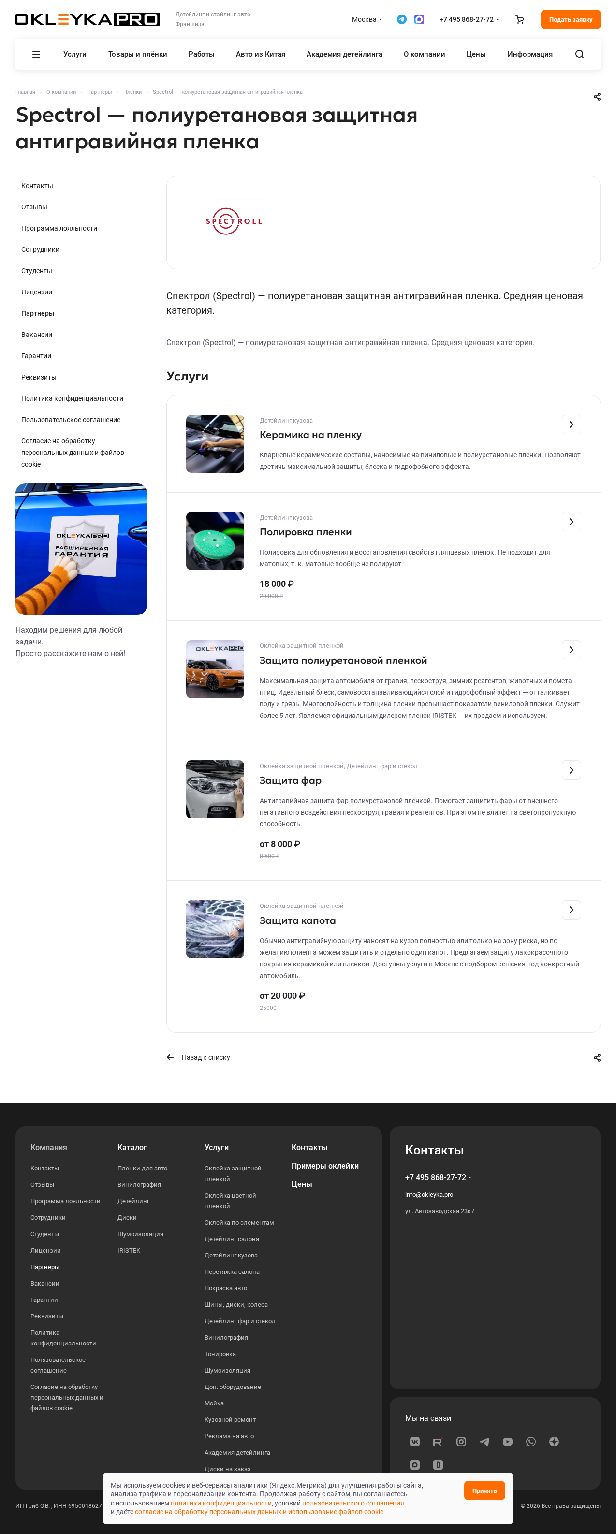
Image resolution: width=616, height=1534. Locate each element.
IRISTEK (128, 1250)
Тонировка (220, 1354)
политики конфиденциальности (221, 1503)
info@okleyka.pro (429, 1194)
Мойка (214, 1403)
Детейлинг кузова (231, 1255)
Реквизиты (39, 377)
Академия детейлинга (237, 1452)
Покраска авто (226, 1288)
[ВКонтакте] (415, 1441)
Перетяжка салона (232, 1271)
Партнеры (37, 313)
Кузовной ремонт (230, 1419)
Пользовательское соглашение (70, 420)
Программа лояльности (59, 228)
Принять (484, 1490)
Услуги (217, 1147)
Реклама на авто (229, 1436)
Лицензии (36, 292)
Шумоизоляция (140, 1234)
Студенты (36, 271)
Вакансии (36, 334)
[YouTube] (507, 1441)
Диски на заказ (228, 1469)
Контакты (37, 186)
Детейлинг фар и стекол (240, 1321)
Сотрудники (40, 249)
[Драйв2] (438, 1465)
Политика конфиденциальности (72, 398)
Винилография (139, 1184)
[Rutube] (438, 1441)
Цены (302, 1184)
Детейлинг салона (232, 1238)
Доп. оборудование (233, 1386)
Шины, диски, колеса (236, 1304)
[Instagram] (461, 1441)
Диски (127, 1217)
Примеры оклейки (325, 1165)
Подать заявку (571, 19)
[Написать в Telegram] (402, 19)
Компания (48, 1147)
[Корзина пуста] (520, 19)
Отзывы (34, 207)
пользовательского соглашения (353, 1503)
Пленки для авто (142, 1168)
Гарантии (36, 356)
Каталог (132, 1147)
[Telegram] (484, 1441)
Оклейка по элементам (239, 1222)
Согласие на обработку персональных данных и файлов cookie (72, 452)
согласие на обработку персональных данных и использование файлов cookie (259, 1512)
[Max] (415, 1465)
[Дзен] (554, 1441)
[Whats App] (531, 1441)
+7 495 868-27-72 (467, 19)
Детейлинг (133, 1201)
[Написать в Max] (419, 19)
